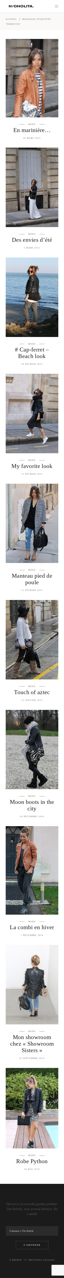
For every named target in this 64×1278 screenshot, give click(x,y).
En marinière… (32, 130)
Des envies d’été (32, 240)
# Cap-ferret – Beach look (32, 352)
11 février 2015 (32, 590)
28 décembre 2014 (32, 816)
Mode (32, 124)
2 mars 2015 (32, 248)
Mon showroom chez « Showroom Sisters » (32, 1043)
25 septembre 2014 (32, 1058)
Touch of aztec (32, 692)
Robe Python (32, 1161)
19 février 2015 (32, 364)
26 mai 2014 (32, 1169)
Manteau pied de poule (32, 579)
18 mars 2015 (32, 138)
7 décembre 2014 (32, 935)
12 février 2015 (32, 474)
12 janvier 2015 (32, 700)
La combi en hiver (32, 927)
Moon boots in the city (32, 805)
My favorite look (31, 466)
